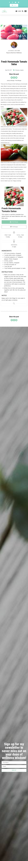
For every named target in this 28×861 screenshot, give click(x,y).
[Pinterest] (18, 2)
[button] (22, 11)
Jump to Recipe (10, 80)
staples (22, 70)
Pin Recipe (15, 226)
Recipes (18, 70)
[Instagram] (12, 2)
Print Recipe (18, 80)
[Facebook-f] (9, 2)
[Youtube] (15, 2)
